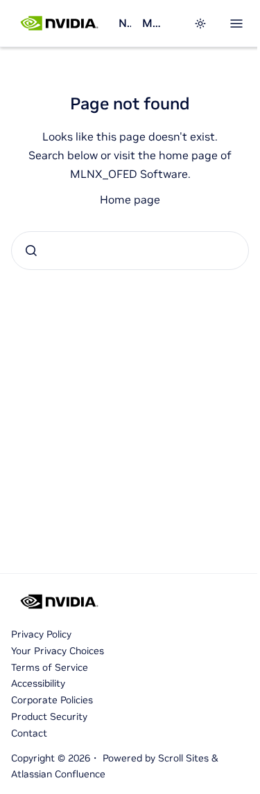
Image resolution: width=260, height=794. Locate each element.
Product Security (49, 716)
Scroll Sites (183, 758)
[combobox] (130, 250)
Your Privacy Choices (57, 650)
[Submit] (31, 251)
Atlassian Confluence (58, 774)
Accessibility (38, 683)
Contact (29, 733)
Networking (125, 23)
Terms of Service (49, 667)
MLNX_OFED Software (154, 23)
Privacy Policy (41, 634)
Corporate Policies (52, 700)
